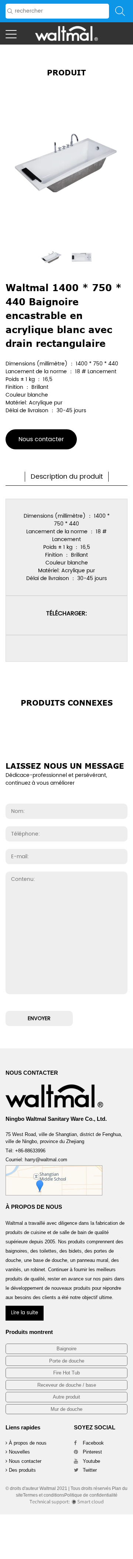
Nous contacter (41, 439)
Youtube (90, 1461)
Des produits (21, 1470)
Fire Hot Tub (66, 1373)
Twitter (89, 1470)
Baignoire (66, 1348)
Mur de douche (66, 1409)
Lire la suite (24, 1313)
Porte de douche (66, 1361)
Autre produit (66, 1397)
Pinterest (91, 1452)
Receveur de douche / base (66, 1385)
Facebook (92, 1443)
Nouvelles (18, 1452)
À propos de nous (27, 1443)
